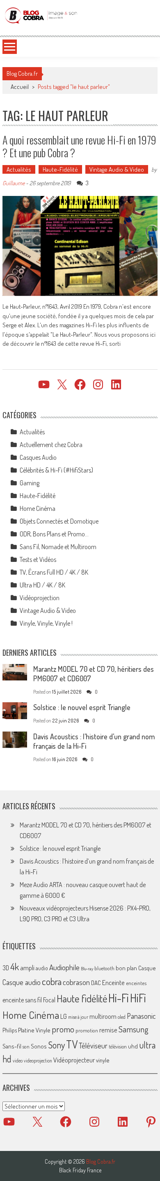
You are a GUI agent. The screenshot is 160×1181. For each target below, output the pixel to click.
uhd (133, 1046)
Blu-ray (87, 968)
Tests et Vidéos (38, 559)
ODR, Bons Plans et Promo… (54, 534)
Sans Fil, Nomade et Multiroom (58, 547)
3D (5, 968)
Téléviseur (93, 1045)
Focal (49, 1000)
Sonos (39, 1046)
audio (42, 967)
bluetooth (104, 968)
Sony (56, 1045)
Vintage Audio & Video (116, 169)
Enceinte (113, 982)
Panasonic (141, 1015)
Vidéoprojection (39, 598)
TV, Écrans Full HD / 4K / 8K (54, 572)
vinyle (102, 1060)
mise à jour (78, 1017)
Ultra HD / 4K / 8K (42, 585)
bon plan (126, 968)
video (18, 1061)
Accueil (20, 87)
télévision (118, 1046)
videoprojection (38, 1061)
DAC (96, 983)
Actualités (19, 169)
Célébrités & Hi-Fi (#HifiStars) (56, 470)
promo (63, 1028)
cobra (52, 981)
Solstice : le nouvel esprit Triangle (81, 707)
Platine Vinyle (34, 1030)
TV (72, 1044)
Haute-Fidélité (60, 169)
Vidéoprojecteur (74, 1059)
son (26, 1046)
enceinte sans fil (22, 1000)
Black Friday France (80, 1170)
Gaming (29, 483)
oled (122, 1017)
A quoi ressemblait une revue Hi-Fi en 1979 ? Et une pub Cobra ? (79, 146)
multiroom (103, 1016)
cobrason (76, 982)
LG (63, 1016)
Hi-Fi (118, 997)
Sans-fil (11, 1046)
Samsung (134, 1029)
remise (108, 1029)
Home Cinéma (37, 508)
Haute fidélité (82, 998)
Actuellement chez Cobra (51, 444)
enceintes (136, 982)
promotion (86, 1030)
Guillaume (13, 182)
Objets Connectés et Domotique (59, 521)
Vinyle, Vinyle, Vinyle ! (46, 623)
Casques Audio (38, 457)
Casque (146, 967)
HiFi (138, 997)
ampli (27, 967)
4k (14, 966)
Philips (9, 1030)
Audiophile (64, 967)
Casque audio (21, 982)
